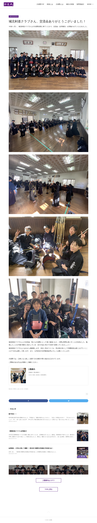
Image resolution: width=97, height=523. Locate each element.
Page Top (48, 512)
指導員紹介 (80, 4)
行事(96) (14, 389)
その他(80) (26, 389)
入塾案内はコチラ (48, 480)
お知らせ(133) (20, 389)
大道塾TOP (40, 4)
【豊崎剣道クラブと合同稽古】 (18, 431)
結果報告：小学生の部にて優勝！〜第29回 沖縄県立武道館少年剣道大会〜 (31, 448)
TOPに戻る (48, 489)
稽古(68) (10, 389)
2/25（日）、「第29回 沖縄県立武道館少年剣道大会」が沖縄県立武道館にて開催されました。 (33, 452)
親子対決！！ (13, 414)
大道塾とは (59, 4)
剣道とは (50, 4)
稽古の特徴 (70, 4)
